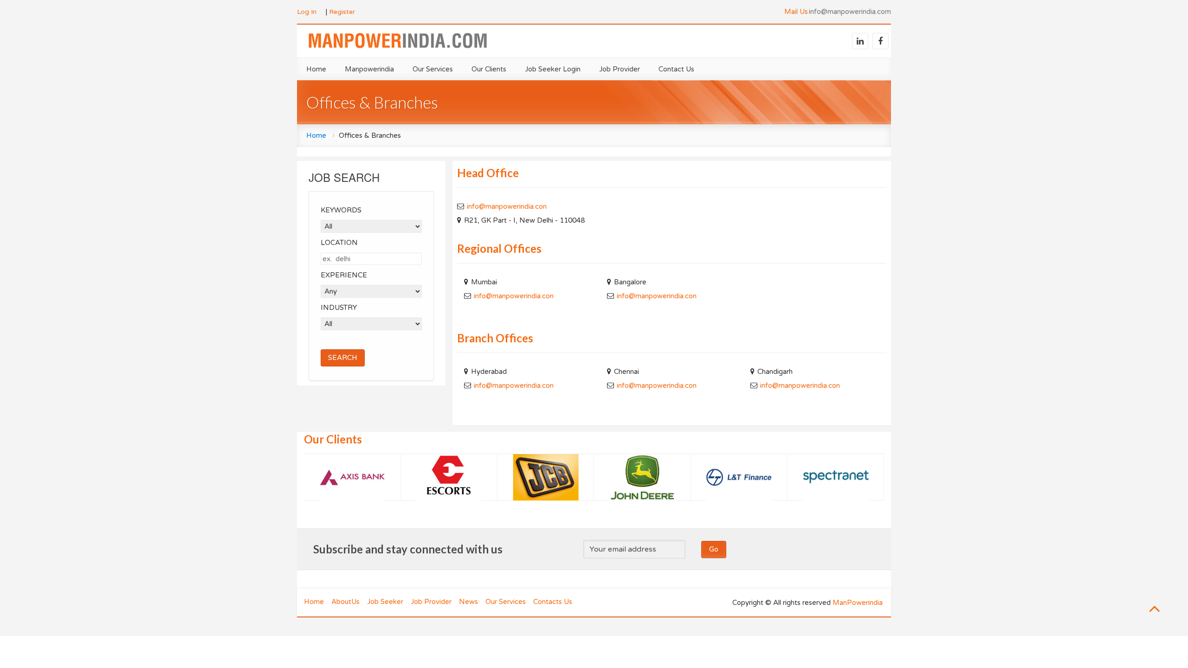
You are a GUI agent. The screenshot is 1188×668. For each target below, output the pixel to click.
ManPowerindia (858, 602)
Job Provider (619, 69)
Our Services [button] (433, 69)
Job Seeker (385, 601)
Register (342, 12)
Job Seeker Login (553, 69)
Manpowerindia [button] (369, 69)
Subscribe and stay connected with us (408, 549)
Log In (306, 12)
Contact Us (676, 69)
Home (316, 69)
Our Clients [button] (488, 69)
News (468, 601)
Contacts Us (552, 601)
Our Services (505, 601)
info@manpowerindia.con (507, 206)
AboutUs (345, 601)
